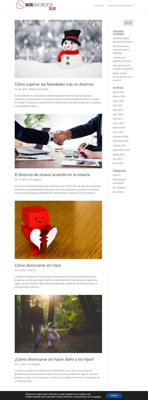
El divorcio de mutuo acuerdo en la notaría (52, 174)
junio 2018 (118, 163)
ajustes (97, 397)
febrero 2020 (119, 96)
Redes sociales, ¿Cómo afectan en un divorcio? (123, 77)
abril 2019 (118, 118)
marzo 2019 (118, 123)
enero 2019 (118, 132)
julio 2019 (117, 105)
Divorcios (99, 6)
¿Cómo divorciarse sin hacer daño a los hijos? (54, 359)
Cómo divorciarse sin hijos (38, 265)
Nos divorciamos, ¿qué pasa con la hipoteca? (121, 50)
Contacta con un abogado (120, 6)
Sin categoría (35, 179)
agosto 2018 (118, 154)
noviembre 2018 (120, 141)
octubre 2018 (119, 145)
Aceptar (114, 395)
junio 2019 (118, 109)
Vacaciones (43, 89)
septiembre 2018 (121, 150)
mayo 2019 (118, 114)
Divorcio (33, 89)
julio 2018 (117, 158)
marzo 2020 (118, 92)
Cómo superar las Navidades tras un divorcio (54, 84)
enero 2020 (118, 100)
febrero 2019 (119, 127)
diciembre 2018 (120, 136)
